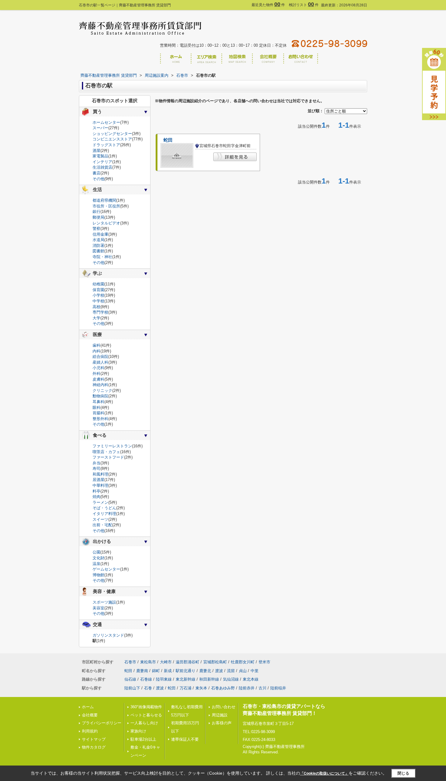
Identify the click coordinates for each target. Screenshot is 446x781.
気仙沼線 (231, 679)
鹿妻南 (142, 670)
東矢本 (201, 688)
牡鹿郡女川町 (243, 662)
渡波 (219, 670)
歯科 (96, 345)
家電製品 (100, 156)
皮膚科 (98, 379)
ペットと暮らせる (146, 715)
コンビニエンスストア (112, 139)
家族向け (138, 731)
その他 (98, 179)
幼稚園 (98, 284)
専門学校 (100, 312)
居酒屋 (98, 479)
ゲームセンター (106, 569)
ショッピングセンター (112, 133)
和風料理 (100, 474)
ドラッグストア (106, 145)
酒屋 (96, 150)
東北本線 (250, 679)
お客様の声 (221, 723)
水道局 (98, 239)
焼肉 (96, 496)
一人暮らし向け (144, 723)
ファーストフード (108, 457)
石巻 (148, 688)
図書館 (98, 251)
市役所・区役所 (106, 206)
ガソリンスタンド (108, 635)
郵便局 (98, 217)
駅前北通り (185, 670)
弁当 (96, 463)
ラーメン (100, 502)
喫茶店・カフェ (106, 451)
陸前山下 (132, 688)
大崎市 (166, 662)
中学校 (98, 301)
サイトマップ (94, 739)
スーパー (100, 128)
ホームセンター (106, 122)
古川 (262, 688)
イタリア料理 (104, 513)
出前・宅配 (102, 525)
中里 (254, 670)
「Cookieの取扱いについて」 (324, 773)
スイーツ (100, 519)
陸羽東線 (164, 679)
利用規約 (90, 731)
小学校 (98, 295)
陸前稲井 (278, 688)
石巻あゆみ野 (223, 688)
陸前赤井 (247, 688)
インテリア (102, 162)
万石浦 (185, 688)
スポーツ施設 (104, 602)
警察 (96, 228)
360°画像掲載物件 (146, 707)
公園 (96, 552)
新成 (168, 670)
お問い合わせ (223, 707)
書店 (96, 173)
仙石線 (130, 679)
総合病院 (100, 356)
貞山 (243, 670)
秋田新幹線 (209, 679)
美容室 (98, 608)
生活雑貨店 (102, 167)
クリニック (102, 390)
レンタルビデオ (106, 223)
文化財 (98, 558)
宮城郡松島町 (215, 662)
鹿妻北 (205, 670)
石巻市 (130, 662)
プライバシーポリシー (101, 723)
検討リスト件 (304, 5)
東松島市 (148, 662)
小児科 (98, 367)
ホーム (88, 707)
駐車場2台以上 (143, 739)
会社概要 (90, 715)
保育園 (98, 290)
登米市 (264, 662)
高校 (96, 307)
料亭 (96, 491)
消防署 (98, 245)
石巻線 (146, 679)
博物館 (98, 575)
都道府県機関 (104, 200)
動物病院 (100, 396)
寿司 (96, 468)
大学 (96, 318)
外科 (96, 373)
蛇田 (168, 140)
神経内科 (100, 384)
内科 (96, 351)
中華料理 (100, 485)
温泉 (96, 563)
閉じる (403, 773)
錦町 (156, 670)
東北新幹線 (185, 679)
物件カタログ (94, 747)
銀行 (96, 211)
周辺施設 (220, 715)
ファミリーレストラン (112, 446)
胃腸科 (98, 413)
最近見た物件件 (268, 5)
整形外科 (100, 418)
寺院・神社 (102, 256)
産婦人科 (100, 362)
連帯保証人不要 (185, 739)
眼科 (96, 407)
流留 (231, 670)
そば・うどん (104, 508)
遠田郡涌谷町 (187, 662)
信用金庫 (100, 234)
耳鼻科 (98, 401)
